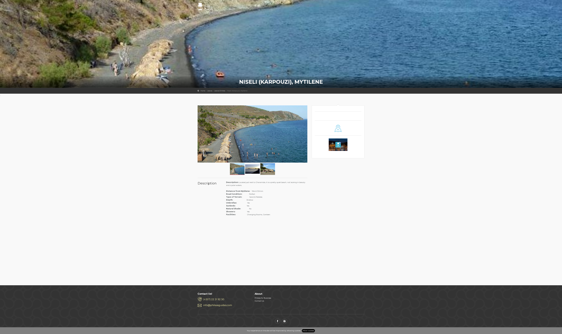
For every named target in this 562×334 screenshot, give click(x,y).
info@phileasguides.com (217, 305)
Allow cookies (308, 330)
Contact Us (259, 301)
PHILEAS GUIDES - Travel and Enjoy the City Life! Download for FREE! (205, 6)
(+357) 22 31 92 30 (213, 299)
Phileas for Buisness (263, 298)
